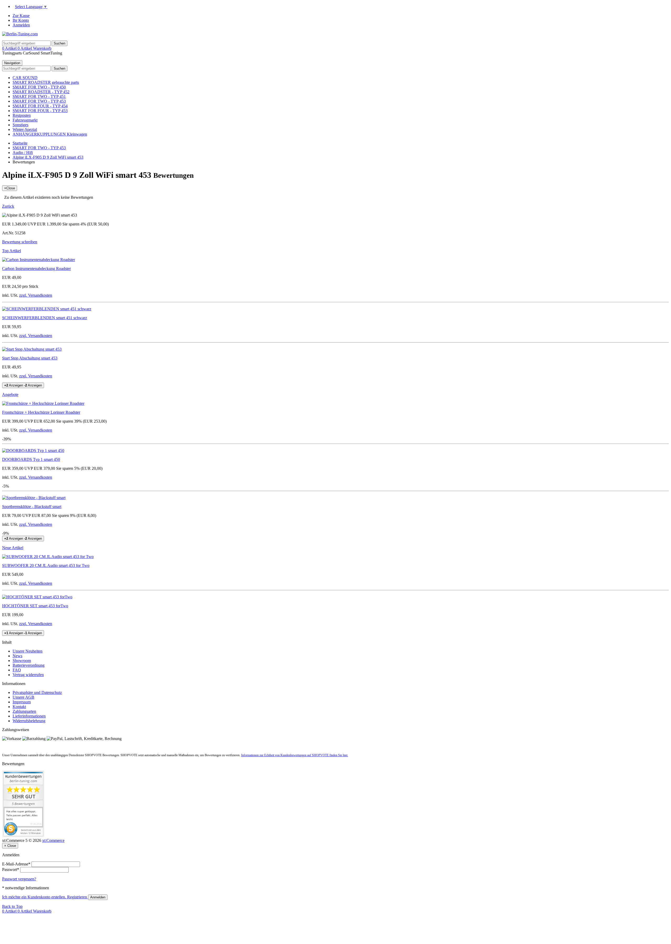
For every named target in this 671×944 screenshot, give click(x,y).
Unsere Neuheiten (27, 651)
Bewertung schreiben (19, 242)
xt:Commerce (53, 840)
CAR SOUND (25, 77)
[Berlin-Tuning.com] (20, 34)
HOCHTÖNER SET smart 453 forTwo (35, 606)
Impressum (22, 702)
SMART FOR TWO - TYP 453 (39, 101)
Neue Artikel (12, 547)
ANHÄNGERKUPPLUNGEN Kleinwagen (50, 134)
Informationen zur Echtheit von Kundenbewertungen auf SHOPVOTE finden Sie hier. (294, 755)
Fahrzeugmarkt (25, 120)
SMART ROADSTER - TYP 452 (41, 92)
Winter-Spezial (25, 129)
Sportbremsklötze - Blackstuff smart (31, 506)
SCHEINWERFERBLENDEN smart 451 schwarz (44, 318)
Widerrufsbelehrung (29, 721)
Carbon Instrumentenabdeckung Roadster (36, 268)
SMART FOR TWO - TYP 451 (39, 96)
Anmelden (21, 25)
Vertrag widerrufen (28, 674)
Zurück (8, 206)
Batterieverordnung (29, 665)
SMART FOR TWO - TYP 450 (39, 87)
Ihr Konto (21, 20)
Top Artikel (11, 251)
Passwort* (10, 869)
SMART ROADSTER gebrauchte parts (46, 82)
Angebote (10, 394)
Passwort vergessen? (19, 879)
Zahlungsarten (24, 711)
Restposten (22, 115)
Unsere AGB (23, 697)
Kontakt (19, 706)
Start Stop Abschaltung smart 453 (29, 358)
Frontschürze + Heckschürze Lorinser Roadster (41, 412)
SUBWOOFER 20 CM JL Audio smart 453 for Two (45, 565)
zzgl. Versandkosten (35, 295)
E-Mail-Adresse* (16, 864)
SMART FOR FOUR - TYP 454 (40, 106)
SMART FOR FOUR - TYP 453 (40, 110)
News (17, 656)
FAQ (17, 670)
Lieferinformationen (29, 716)
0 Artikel (10, 48)
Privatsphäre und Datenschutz (37, 692)
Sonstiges (20, 125)
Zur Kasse (21, 15)
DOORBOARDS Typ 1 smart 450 (31, 459)
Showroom (22, 660)
